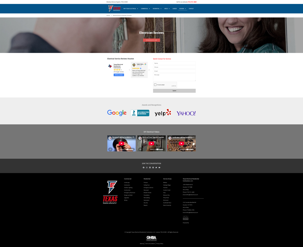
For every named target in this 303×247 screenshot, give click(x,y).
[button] (149, 70)
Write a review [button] (119, 75)
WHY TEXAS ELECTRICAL (129, 8)
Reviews (181, 8)
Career (175, 8)
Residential (156, 8)
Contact (191, 8)
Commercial (144, 8)
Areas (166, 8)
